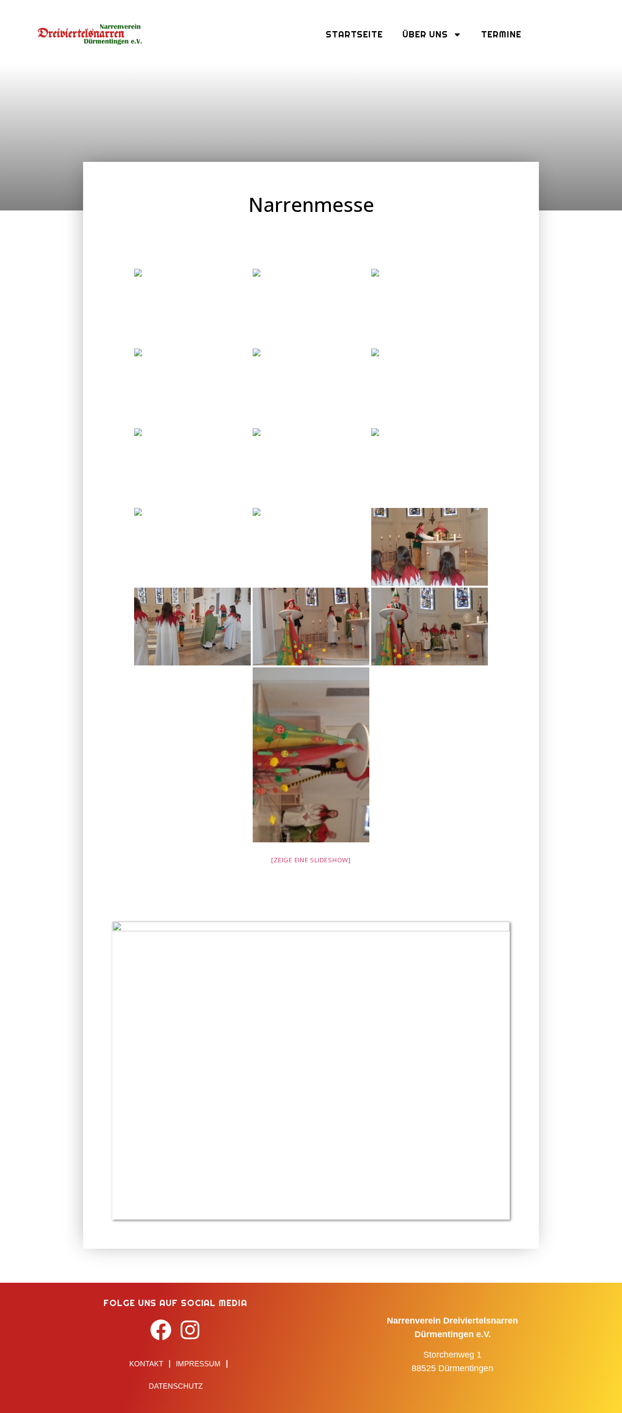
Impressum (198, 1364)
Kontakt (146, 1364)
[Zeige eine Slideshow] (311, 859)
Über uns (425, 34)
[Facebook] (161, 1330)
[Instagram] (190, 1330)
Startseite (354, 34)
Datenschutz (176, 1386)
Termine (501, 34)
